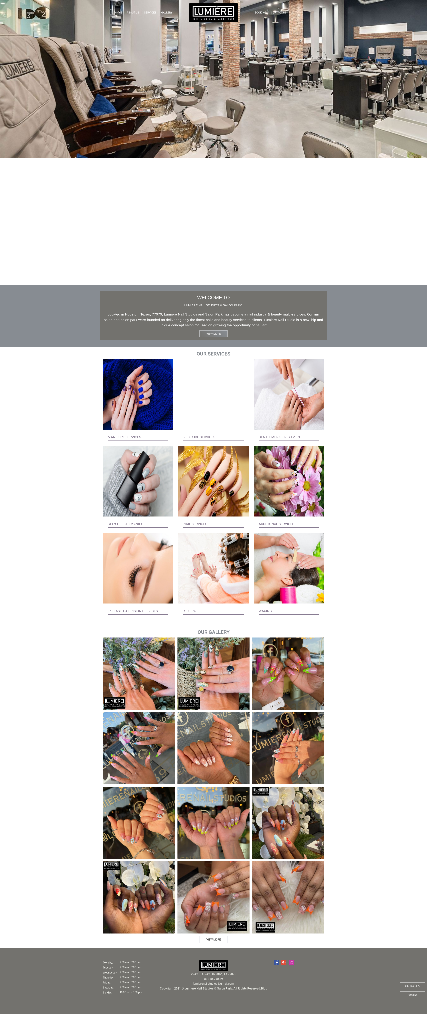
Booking (260, 12)
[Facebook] (276, 962)
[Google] (283, 962)
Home (118, 12)
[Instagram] (291, 962)
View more (213, 333)
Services (150, 12)
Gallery (166, 12)
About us (133, 12)
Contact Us (279, 12)
